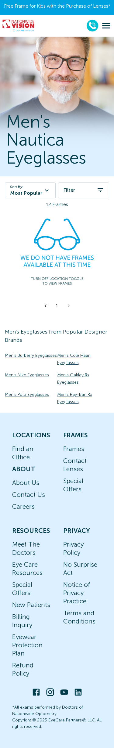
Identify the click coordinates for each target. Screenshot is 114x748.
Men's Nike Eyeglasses (27, 375)
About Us (25, 482)
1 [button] (57, 305)
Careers (23, 506)
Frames (73, 449)
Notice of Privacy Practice (76, 593)
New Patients (31, 605)
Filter (69, 190)
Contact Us (28, 494)
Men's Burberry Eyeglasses (31, 355)
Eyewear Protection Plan (27, 645)
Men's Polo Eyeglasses (27, 394)
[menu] (106, 25)
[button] (45, 306)
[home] (18, 26)
